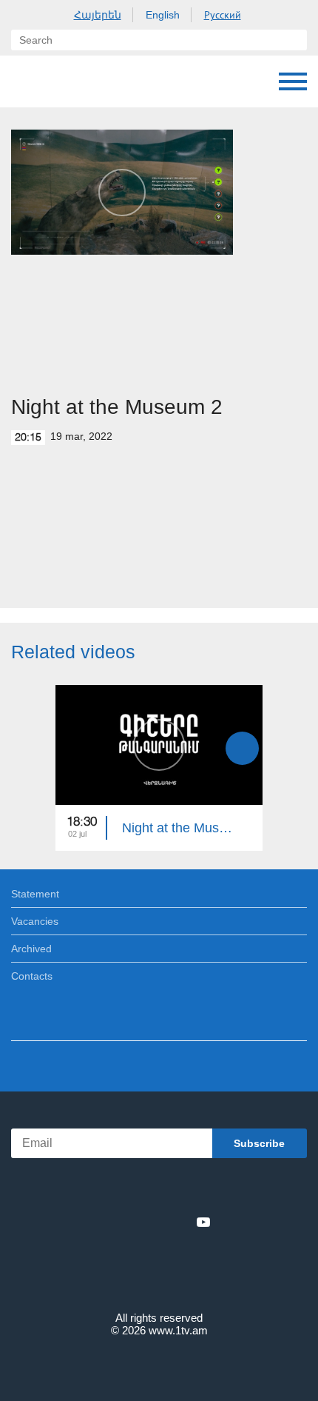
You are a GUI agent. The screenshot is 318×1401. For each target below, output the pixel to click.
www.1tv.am (178, 1330)
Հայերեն (97, 14)
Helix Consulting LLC (159, 1365)
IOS (118, 1189)
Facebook (107, 1221)
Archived (31, 948)
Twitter (128, 1221)
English (163, 15)
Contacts (32, 976)
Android (201, 1189)
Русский (222, 14)
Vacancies (34, 921)
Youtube (203, 1221)
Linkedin (153, 1221)
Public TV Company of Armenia (86, 81)
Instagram (179, 1221)
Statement (35, 894)
